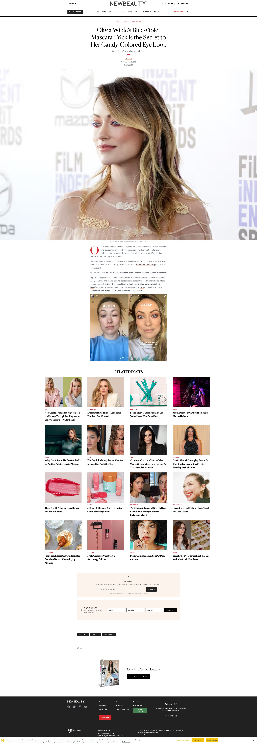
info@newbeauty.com (103, 736)
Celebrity (91, 409)
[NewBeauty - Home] (128, 4)
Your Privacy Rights (183, 740)
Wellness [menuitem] (158, 12)
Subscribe (72, 4)
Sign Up (150, 589)
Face (89, 457)
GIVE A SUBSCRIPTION (138, 676)
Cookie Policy (103, 709)
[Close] (254, 740)
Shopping (134, 409)
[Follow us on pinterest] (165, 3)
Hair (47, 409)
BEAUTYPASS (178, 12)
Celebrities (135, 505)
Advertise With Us (104, 705)
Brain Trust (119, 705)
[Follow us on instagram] (169, 3)
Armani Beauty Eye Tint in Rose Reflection (112, 290)
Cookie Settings (140, 710)
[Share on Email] (81, 648)
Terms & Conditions (122, 709)
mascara (96, 635)
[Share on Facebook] (78, 648)
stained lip (110, 284)
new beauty (109, 635)
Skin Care (49, 552)
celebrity (83, 635)
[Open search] (188, 12)
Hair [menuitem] (130, 12)
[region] (128, 740)
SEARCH (170, 610)
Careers (118, 702)
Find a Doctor (137, 702)
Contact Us (102, 702)
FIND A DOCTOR (75, 12)
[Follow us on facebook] (162, 3)
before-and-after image (146, 264)
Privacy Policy (137, 705)
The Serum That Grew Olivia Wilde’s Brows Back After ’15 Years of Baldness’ (136, 272)
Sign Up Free (171, 716)
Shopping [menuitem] (147, 12)
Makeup (126, 22)
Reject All (198, 740)
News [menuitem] (97, 12)
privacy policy (143, 593)
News (175, 409)
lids (142, 290)
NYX (142, 287)
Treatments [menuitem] (114, 12)
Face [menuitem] (104, 12)
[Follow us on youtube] (172, 3)
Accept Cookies (212, 740)
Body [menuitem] (123, 12)
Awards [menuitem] (138, 12)
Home (118, 22)
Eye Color (136, 22)
